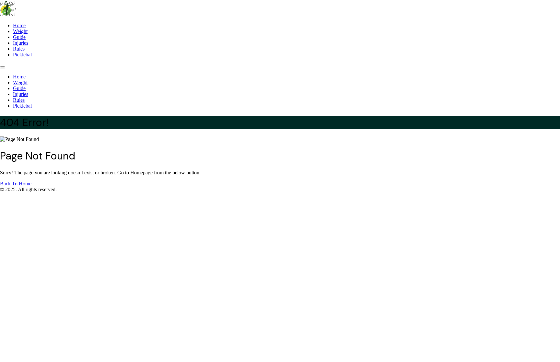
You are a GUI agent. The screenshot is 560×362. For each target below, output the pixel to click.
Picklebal (22, 54)
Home (19, 25)
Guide (19, 37)
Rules (19, 49)
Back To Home (15, 183)
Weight (20, 31)
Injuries (20, 43)
